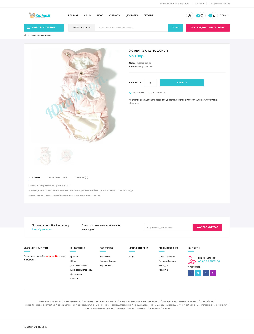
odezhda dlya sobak (185, 100)
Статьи (74, 279)
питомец (167, 301)
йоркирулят (221, 305)
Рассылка (163, 270)
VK (206, 273)
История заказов (167, 261)
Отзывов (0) (81, 177)
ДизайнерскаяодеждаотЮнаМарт (100, 301)
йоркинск (102, 305)
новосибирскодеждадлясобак (40, 305)
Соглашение (76, 274)
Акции (132, 256)
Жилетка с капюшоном (41, 35)
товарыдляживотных (130, 301)
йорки (131, 308)
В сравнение (159, 92)
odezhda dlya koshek (165, 100)
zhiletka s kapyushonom (143, 100)
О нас (73, 261)
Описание (34, 177)
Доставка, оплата (79, 265)
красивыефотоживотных (186, 301)
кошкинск (142, 308)
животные (155, 308)
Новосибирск (207, 301)
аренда (166, 308)
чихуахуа (121, 308)
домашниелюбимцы (166, 305)
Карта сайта (106, 265)
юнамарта (44, 301)
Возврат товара (108, 261)
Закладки (163, 265)
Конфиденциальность (81, 270)
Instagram (213, 273)
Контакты (105, 256)
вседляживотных (151, 301)
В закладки (138, 92)
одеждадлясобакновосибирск (98, 308)
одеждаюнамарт (72, 301)
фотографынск (206, 305)
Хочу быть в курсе (207, 227)
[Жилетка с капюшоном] (43, 156)
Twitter (198, 273)
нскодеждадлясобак (144, 305)
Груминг (74, 256)
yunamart (200, 100)
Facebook (191, 273)
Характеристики (57, 177)
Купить (183, 83)
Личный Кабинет (167, 256)
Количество (135, 82)
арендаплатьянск (86, 305)
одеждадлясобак (66, 305)
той (181, 305)
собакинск (191, 305)
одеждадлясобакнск (121, 305)
